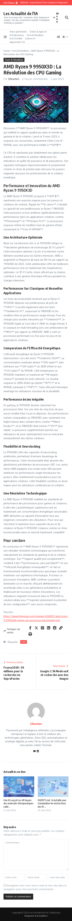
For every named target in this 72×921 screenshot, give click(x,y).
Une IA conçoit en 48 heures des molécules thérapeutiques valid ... (18, 803)
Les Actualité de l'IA (20, 13)
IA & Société (16, 38)
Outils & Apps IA (38, 31)
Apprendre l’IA (17, 42)
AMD (23, 642)
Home (6, 50)
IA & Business (17, 35)
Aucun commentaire (36, 78)
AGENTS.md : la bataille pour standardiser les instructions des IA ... (52, 803)
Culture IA (30, 38)
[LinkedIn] (38, 751)
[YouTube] (34, 751)
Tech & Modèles (35, 35)
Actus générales (18, 31)
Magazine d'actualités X (36, 916)
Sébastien (13, 78)
